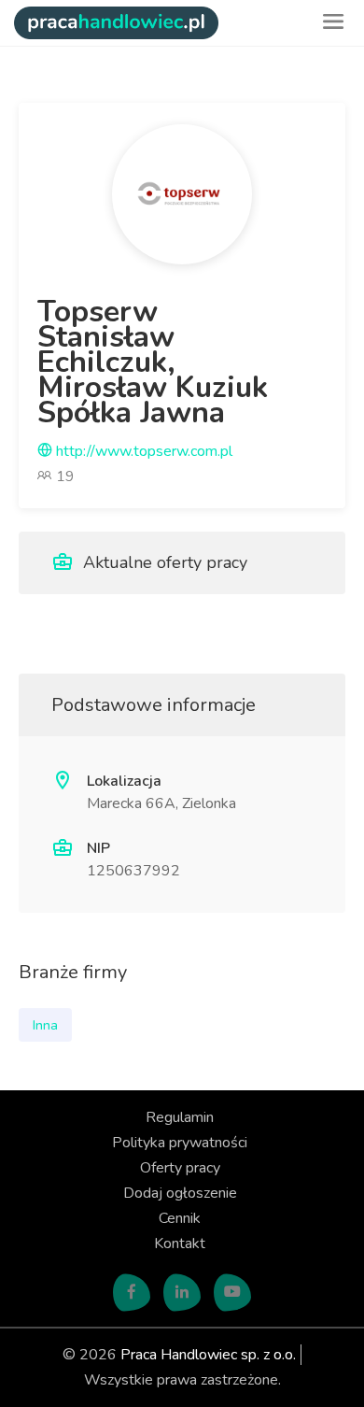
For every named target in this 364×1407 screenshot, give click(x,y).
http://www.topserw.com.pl (142, 451)
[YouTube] (232, 1293)
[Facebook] (131, 1293)
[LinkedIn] (182, 1293)
